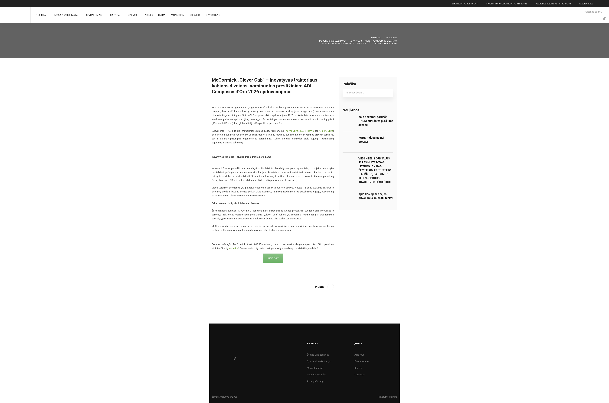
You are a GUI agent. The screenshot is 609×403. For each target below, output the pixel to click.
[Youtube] (598, 18)
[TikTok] (604, 18)
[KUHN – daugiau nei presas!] (349, 137)
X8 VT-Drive (292, 130)
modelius (233, 248)
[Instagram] (591, 18)
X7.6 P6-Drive (326, 130)
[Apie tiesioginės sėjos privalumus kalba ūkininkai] (349, 194)
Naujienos (391, 37)
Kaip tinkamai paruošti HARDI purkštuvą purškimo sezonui (375, 120)
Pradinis (376, 37)
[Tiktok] (234, 358)
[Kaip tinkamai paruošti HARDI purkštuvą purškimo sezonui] (349, 117)
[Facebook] (585, 18)
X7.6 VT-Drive (306, 130)
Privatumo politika (387, 396)
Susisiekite (273, 258)
